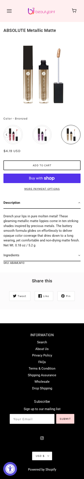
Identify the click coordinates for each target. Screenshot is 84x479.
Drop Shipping (42, 388)
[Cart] (75, 11)
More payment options (42, 188)
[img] (42, 438)
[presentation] (6, 134)
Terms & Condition (42, 368)
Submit (65, 418)
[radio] (13, 134)
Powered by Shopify (42, 469)
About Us (42, 349)
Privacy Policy (42, 355)
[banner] (41, 11)
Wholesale (42, 382)
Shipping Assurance (42, 375)
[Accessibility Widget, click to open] (10, 469)
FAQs (42, 362)
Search (42, 342)
